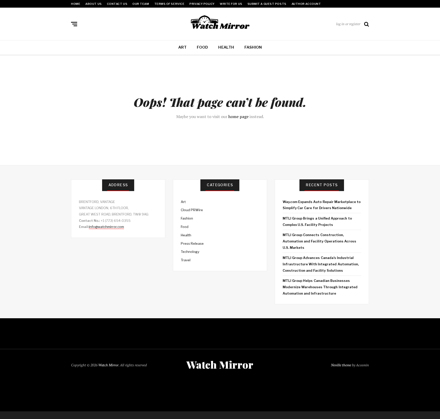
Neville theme (341, 365)
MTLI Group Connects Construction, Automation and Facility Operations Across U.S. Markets (319, 241)
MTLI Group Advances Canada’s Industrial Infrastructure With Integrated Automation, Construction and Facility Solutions (321, 264)
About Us (93, 4)
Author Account (306, 4)
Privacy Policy (202, 4)
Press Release (192, 243)
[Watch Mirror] (220, 23)
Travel (185, 260)
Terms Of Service (169, 4)
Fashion (253, 47)
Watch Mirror (108, 365)
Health (226, 47)
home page (238, 116)
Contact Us (117, 4)
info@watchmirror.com (106, 227)
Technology (190, 252)
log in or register (348, 23)
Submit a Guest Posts (267, 4)
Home (75, 4)
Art (182, 47)
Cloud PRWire (192, 210)
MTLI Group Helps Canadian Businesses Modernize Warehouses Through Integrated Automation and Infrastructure (320, 287)
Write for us (231, 4)
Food (202, 47)
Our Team (140, 4)
